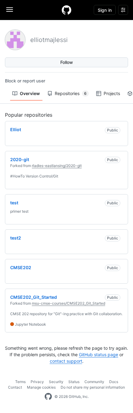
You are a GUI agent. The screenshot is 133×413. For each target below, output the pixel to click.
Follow (66, 62)
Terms (20, 381)
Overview (30, 93)
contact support (66, 361)
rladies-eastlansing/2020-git (57, 165)
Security (56, 381)
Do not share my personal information (93, 387)
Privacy (37, 381)
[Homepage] (66, 10)
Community (94, 381)
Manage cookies (41, 387)
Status (73, 381)
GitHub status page (98, 354)
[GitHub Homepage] (48, 397)
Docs (113, 381)
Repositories (71, 93)
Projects (112, 93)
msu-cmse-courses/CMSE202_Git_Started (68, 303)
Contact (15, 387)
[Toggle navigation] (9, 9)
